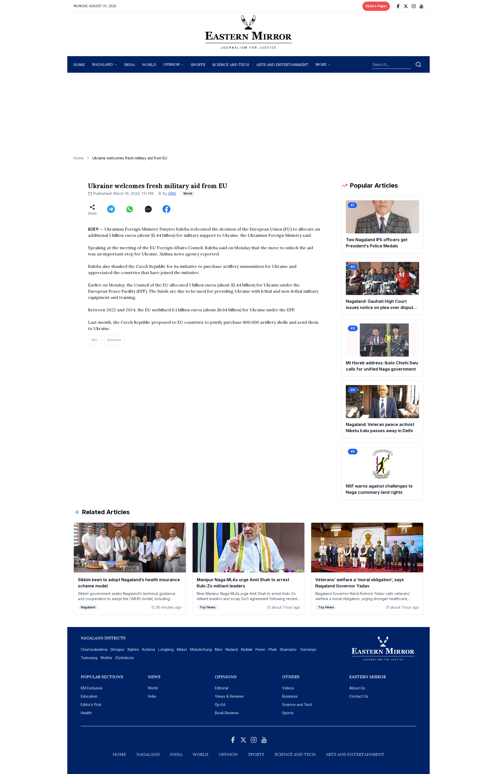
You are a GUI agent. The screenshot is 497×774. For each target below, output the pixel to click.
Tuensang (89, 657)
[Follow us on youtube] (421, 6)
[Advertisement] (248, 116)
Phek (272, 649)
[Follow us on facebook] (398, 6)
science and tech (231, 64)
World (149, 64)
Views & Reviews (229, 696)
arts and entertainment (282, 64)
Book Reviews (227, 713)
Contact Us (358, 696)
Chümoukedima (94, 649)
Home (79, 64)
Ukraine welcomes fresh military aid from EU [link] (129, 158)
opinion (171, 64)
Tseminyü (308, 649)
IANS (172, 193)
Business (290, 696)
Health (86, 713)
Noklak (246, 649)
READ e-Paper (376, 6)
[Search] (418, 64)
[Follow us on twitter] (406, 6)
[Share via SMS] (148, 209)
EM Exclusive (92, 688)
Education (89, 696)
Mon (218, 649)
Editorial (221, 688)
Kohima (148, 649)
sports (198, 64)
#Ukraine (114, 340)
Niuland (231, 649)
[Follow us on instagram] (414, 6)
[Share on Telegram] (111, 209)
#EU (94, 340)
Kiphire (133, 649)
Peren (260, 649)
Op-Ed (220, 704)
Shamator (288, 649)
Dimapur (118, 649)
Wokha (106, 657)
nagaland (102, 64)
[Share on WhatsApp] (129, 209)
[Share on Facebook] (166, 209)
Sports (288, 713)
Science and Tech (297, 704)
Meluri (182, 649)
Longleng (166, 649)
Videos (288, 688)
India (129, 64)
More (321, 64)
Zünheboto (124, 657)
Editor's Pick (91, 704)
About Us (357, 688)
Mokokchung (201, 649)
